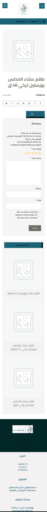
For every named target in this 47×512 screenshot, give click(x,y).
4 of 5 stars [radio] (29, 153)
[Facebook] (31, 442)
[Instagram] (15, 442)
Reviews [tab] (36, 114)
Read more (17, 293)
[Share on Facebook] (40, 103)
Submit (34, 228)
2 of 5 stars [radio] (36, 153)
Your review (35, 158)
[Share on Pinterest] (29, 103)
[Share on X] (34, 103)
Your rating (36, 148)
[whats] (25, 442)
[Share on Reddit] (23, 103)
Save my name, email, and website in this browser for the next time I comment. (26, 214)
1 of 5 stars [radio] (39, 153)
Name (38, 188)
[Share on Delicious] (17, 103)
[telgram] (20, 442)
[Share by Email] (6, 103)
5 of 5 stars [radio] (26, 153)
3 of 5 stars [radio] (32, 153)
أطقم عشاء (6, 95)
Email (38, 200)
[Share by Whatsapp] (12, 103)
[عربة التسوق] (42, 5)
